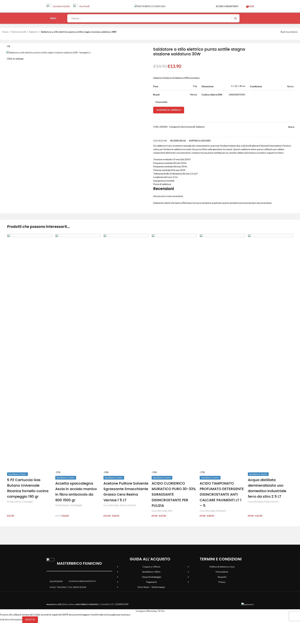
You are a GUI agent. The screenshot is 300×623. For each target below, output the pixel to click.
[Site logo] (150, 6)
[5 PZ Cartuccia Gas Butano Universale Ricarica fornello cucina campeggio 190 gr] (29, 352)
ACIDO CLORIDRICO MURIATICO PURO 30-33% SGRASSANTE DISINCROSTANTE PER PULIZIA (174, 494)
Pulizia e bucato (271, 501)
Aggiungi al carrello (168, 110)
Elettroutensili (18, 31)
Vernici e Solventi (128, 505)
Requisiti (222, 577)
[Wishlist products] (243, 6)
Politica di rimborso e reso (222, 566)
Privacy (222, 582)
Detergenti (221, 510)
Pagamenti (151, 582)
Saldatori (33, 31)
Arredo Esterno (14, 501)
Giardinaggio (76, 505)
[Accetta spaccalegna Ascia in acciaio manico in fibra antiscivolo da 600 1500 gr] (77, 352)
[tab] (160, 140)
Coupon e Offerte (151, 566)
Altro (170, 510)
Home (5, 31)
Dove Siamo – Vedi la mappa (151, 587)
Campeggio (27, 501)
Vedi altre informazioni (11, 619)
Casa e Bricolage (111, 505)
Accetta (30, 619)
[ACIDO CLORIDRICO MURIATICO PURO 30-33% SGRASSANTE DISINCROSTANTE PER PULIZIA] (174, 352)
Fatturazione (222, 571)
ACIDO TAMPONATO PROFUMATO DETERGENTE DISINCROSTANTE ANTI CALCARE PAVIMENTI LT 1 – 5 (222, 494)
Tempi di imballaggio (151, 577)
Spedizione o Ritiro (151, 571)
